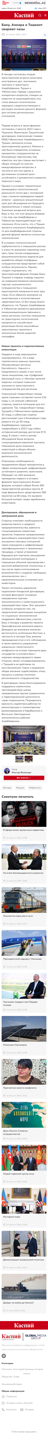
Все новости (23, 778)
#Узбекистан (35, 788)
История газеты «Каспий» (19, 1403)
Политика (7, 1369)
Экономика (7, 1384)
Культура (18, 1369)
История (17, 1384)
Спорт (16, 1376)
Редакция (11, 1396)
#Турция (20, 788)
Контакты (11, 1409)
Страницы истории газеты (33, 1371)
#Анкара (7, 788)
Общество (7, 1376)
